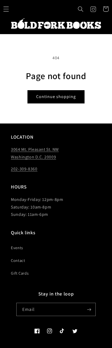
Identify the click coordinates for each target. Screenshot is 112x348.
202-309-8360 (24, 169)
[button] (6, 9)
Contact (18, 260)
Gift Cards (20, 273)
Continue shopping (56, 96)
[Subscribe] (89, 309)
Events (17, 247)
